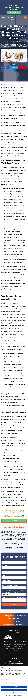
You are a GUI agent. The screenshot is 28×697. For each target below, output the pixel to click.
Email (2, 570)
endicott (14, 513)
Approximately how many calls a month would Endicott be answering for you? (13, 591)
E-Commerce (8, 513)
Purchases (18, 513)
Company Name (5, 580)
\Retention (6, 510)
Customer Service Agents (15, 511)
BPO (11, 44)
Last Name (4, 565)
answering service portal (17, 43)
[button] (25, 17)
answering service (7, 43)
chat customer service (22, 45)
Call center (13, 45)
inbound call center (22, 46)
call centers (12, 510)
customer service (14, 46)
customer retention (19, 510)
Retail (23, 513)
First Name (4, 560)
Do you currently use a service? (9, 585)
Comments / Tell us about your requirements (13, 597)
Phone (3, 575)
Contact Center (6, 46)
